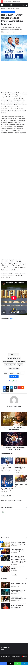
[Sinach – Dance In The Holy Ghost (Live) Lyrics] (21, 478)
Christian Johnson (7, 32)
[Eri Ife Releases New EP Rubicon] (5, 569)
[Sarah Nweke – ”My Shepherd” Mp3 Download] (5, 599)
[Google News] (14, 381)
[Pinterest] (19, 387)
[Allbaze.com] (14, 5)
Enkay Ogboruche (14, 358)
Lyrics (20, 365)
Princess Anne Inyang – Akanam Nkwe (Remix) (17, 550)
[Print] (11, 390)
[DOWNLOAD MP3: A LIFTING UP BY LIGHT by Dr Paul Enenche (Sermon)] (5, 606)
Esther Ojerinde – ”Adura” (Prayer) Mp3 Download (6, 467)
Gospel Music (21, 361)
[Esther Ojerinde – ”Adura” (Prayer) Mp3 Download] (7, 460)
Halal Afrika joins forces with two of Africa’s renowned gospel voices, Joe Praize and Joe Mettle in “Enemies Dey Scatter (18, 559)
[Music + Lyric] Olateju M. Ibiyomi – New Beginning (18, 543)
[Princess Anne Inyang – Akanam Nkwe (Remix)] (5, 551)
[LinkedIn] (11, 387)
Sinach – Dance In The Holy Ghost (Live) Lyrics (21, 484)
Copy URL (14, 376)
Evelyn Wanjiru (8, 361)
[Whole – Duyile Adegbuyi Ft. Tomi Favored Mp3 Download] (21, 460)
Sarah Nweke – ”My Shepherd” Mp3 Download (18, 597)
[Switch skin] (23, 5)
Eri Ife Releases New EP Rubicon (12, 1)
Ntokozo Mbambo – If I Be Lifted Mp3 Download (18, 591)
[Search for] (26, 5)
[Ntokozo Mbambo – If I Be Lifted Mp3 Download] (5, 592)
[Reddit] (22, 387)
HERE (11, 318)
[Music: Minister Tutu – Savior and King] (7, 481)
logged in (10, 500)
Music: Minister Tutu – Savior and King (7, 489)
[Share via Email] (7, 390)
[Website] (14, 409)
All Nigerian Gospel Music (12, 8)
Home (3, 8)
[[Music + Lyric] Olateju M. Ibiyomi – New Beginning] (5, 544)
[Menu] (2, 5)
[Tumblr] (15, 387)
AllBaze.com (14, 355)
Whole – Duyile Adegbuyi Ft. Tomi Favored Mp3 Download (20, 468)
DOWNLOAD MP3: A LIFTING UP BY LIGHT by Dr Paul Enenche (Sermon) (18, 605)
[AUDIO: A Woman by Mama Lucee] (5, 585)
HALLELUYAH (10, 365)
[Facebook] (4, 387)
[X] (7, 387)
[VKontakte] (4, 390)
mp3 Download (14, 368)
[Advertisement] (14, 77)
